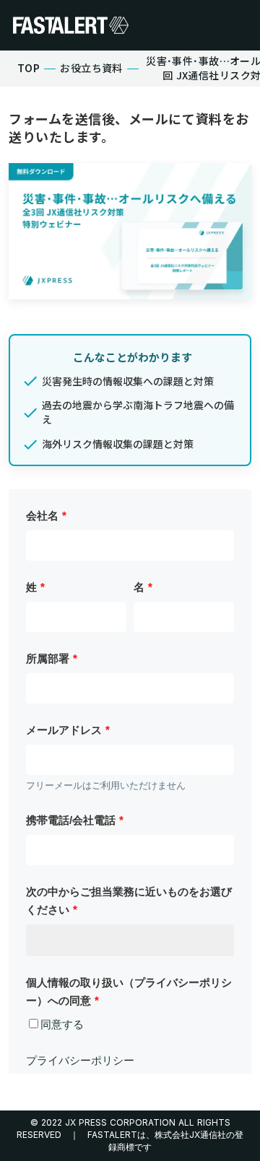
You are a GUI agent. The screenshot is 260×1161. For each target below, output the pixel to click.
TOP (28, 68)
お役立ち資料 (91, 68)
